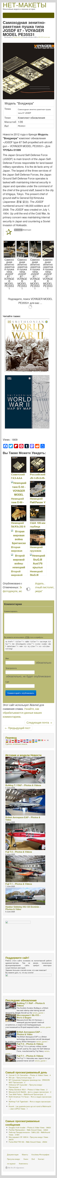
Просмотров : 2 (29, 1081)
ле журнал (11, 1163)
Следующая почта (39, 722)
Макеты (25, 1154)
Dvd (33, 1159)
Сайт (7, 682)
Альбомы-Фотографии (40, 1154)
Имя (7, 658)
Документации (12, 1154)
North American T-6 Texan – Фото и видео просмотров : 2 (30, 1097)
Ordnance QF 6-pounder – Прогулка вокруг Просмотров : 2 (25, 1085)
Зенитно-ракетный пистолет (36, 587)
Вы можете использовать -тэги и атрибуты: (23, 637)
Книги (26, 1159)
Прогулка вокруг (13, 1159)
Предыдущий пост (17, 728)
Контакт (41, 1159)
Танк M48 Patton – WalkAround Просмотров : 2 (27, 1094)
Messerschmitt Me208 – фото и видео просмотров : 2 (30, 1092)
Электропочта (11, 668)
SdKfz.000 (40, 37)
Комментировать (10, 611)
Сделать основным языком (16, 744)
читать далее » (38, 1012)
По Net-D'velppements (16, 1168)
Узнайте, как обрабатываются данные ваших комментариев (22, 712)
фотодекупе (10, 591)
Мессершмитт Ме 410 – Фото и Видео (29, 1016)
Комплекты (23, 1163)
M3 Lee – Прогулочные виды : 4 (21, 1077)
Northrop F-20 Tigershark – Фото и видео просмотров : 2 (30, 1102)
